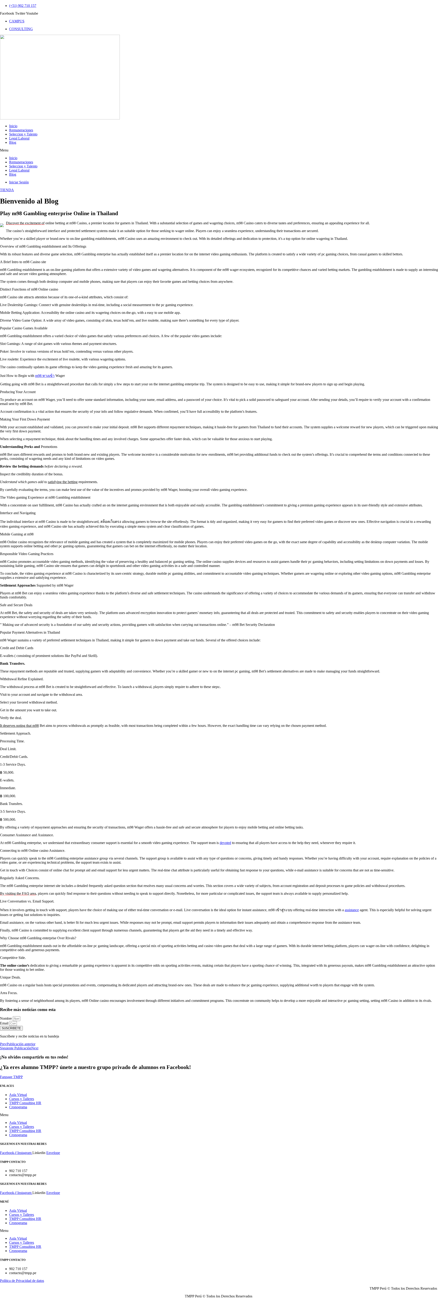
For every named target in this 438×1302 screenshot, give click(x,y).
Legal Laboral (19, 138)
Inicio (13, 126)
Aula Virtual (18, 1095)
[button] (219, 150)
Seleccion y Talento (23, 134)
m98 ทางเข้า (45, 376)
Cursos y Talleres (21, 1099)
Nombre (6, 1018)
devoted (225, 843)
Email (4, 1023)
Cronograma (18, 1107)
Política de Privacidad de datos (22, 1281)
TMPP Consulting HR (25, 1103)
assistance (352, 910)
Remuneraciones (21, 130)
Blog (12, 142)
